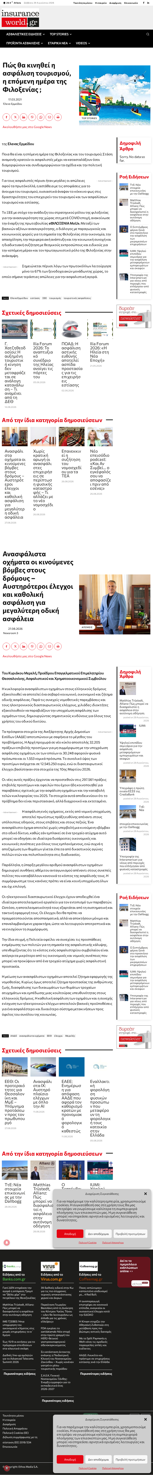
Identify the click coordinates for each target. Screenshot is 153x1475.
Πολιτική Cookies (87, 1468)
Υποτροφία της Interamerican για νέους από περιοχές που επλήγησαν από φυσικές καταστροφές (139, 283)
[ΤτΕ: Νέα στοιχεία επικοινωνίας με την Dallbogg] (123, 186)
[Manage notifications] (7, 1468)
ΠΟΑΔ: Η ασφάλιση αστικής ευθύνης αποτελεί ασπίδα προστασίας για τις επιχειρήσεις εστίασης (72, 364)
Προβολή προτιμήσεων (130, 1459)
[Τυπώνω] (58, 117)
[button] (145, 1419)
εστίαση (35, 298)
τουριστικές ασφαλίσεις (77, 298)
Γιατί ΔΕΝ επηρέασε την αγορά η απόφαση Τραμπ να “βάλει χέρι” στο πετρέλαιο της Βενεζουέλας (19, 1292)
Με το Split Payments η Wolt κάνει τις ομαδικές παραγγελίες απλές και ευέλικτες (93, 1343)
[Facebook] (143, 3)
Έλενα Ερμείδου (12, 103)
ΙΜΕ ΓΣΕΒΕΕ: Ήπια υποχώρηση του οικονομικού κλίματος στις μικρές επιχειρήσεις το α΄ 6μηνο (18, 1328)
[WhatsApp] (40, 117)
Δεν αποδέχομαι (98, 1459)
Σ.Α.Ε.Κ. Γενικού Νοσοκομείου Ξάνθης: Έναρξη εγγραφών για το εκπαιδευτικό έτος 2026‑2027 (55, 1382)
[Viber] (32, 117)
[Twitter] (15, 117)
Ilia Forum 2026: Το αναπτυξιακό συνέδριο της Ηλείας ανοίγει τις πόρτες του (43, 360)
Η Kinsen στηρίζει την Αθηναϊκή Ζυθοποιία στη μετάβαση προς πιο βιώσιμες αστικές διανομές (95, 1326)
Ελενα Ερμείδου (19, 298)
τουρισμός (55, 298)
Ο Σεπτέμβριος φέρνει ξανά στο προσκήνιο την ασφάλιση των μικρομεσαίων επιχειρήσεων (139, 235)
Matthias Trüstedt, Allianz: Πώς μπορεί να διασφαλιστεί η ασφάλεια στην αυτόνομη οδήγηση (139, 210)
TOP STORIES (89, 118)
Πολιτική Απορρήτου (113, 1468)
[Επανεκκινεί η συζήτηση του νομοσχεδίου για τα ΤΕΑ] (72, 436)
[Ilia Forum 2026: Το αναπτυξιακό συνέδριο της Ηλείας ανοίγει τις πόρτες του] (43, 329)
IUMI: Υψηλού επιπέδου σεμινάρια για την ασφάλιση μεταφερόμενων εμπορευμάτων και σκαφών (139, 259)
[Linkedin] (148, 3)
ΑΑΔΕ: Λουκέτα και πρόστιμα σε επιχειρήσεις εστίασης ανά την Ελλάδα (94, 1358)
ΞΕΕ (44, 298)
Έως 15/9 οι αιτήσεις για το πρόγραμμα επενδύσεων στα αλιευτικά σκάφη (19, 1345)
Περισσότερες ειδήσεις (20, 1373)
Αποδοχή (70, 1459)
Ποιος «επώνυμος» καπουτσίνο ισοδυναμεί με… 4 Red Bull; (93, 1291)
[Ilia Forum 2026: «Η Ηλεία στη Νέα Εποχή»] (100, 329)
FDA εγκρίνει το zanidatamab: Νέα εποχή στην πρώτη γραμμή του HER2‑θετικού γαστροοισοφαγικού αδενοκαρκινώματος (55, 1337)
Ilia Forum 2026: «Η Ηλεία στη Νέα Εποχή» (99, 352)
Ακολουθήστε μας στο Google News (27, 127)
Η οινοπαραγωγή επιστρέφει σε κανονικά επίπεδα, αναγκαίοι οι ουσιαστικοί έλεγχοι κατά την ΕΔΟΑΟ (94, 1308)
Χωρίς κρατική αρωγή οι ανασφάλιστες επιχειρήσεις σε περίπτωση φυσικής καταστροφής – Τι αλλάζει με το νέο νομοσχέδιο (43, 479)
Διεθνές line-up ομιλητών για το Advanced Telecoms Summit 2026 (18, 1358)
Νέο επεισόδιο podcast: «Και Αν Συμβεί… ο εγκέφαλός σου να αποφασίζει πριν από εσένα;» (100, 469)
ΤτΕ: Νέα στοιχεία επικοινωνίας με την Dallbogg (139, 189)
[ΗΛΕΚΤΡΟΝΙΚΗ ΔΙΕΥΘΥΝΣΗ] (49, 117)
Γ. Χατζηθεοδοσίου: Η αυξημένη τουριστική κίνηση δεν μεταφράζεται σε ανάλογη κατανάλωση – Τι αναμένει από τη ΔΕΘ (15, 372)
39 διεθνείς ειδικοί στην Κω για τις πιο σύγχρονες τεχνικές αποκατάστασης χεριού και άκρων (57, 1292)
